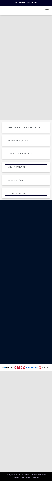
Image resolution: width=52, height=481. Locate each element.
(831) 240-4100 (32, 3)
